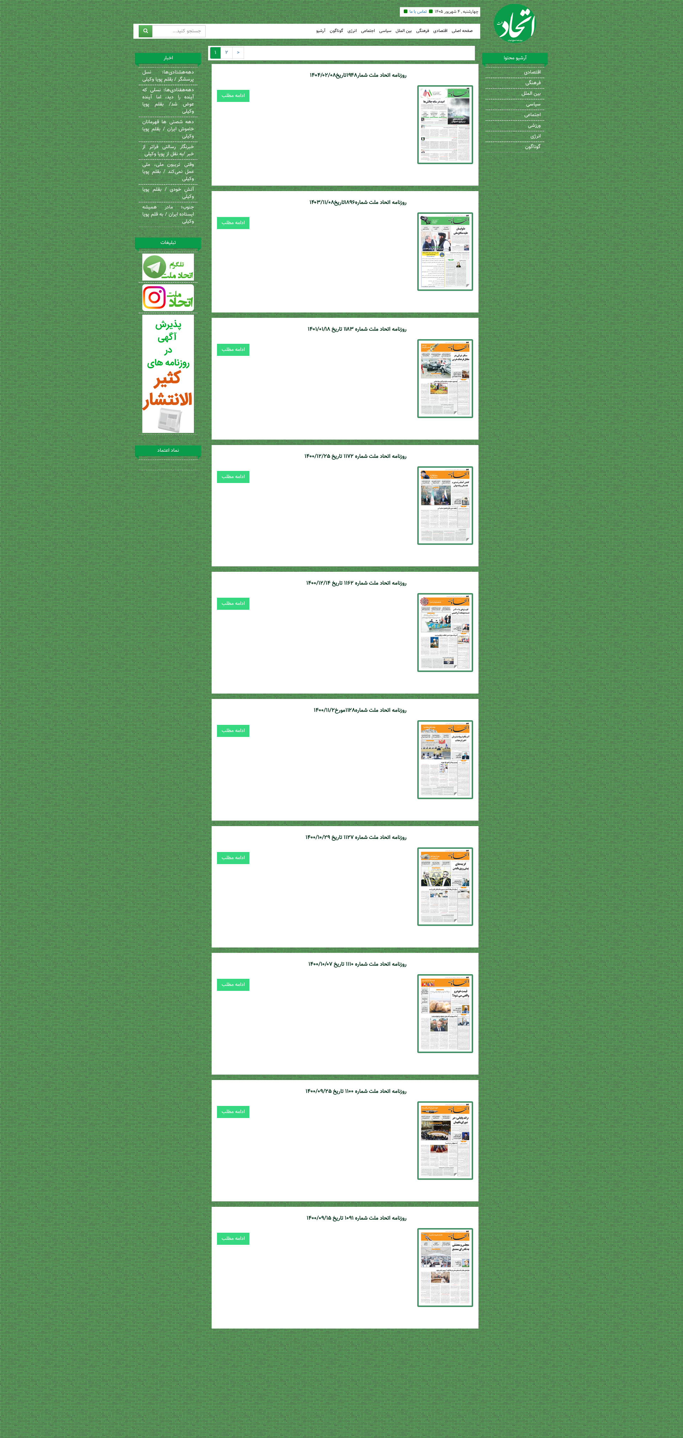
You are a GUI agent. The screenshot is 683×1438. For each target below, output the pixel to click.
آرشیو (320, 31)
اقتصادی (440, 31)
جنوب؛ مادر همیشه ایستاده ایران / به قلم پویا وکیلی (168, 215)
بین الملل (404, 31)
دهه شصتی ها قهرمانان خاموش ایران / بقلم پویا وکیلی (168, 129)
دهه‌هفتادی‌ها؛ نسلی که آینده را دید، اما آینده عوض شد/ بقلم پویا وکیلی (168, 100)
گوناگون (336, 31)
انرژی (352, 31)
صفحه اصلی (462, 31)
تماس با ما (418, 12)
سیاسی (385, 31)
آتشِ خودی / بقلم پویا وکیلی (168, 193)
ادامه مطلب (233, 96)
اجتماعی (368, 31)
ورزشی (534, 126)
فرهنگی (422, 31)
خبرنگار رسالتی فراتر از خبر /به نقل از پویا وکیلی (168, 150)
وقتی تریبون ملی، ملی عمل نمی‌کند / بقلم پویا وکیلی (168, 172)
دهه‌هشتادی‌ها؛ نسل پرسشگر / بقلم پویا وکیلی (168, 76)
